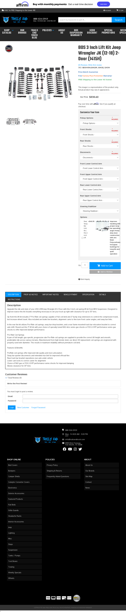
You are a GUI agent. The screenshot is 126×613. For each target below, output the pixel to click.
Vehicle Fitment (70, 294)
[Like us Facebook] (64, 450)
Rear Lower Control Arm (90, 185)
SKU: (80, 67)
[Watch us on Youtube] (70, 450)
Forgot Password (38, 407)
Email (10, 396)
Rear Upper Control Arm (90, 196)
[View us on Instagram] (75, 450)
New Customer (23, 407)
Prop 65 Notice (31, 294)
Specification (88, 294)
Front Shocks (85, 129)
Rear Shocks (85, 141)
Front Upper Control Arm (91, 174)
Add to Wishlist (107, 272)
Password (12, 401)
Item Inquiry (85, 279)
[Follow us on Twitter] (80, 450)
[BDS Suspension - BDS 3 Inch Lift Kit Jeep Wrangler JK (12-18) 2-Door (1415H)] (9, 48)
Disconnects (85, 152)
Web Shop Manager (85, 607)
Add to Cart (107, 265)
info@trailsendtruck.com (75, 439)
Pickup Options (86, 118)
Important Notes (51, 294)
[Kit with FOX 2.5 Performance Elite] (29, 122)
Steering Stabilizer (88, 206)
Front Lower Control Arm (91, 164)
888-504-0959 (71, 430)
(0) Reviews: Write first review (90, 65)
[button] (91, 19)
